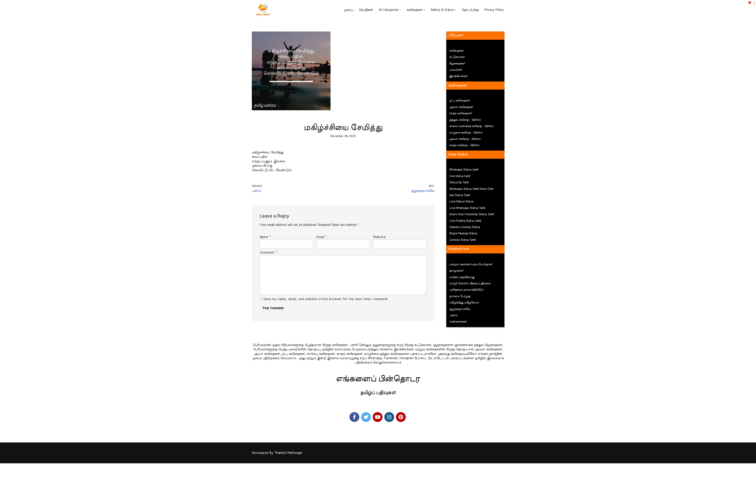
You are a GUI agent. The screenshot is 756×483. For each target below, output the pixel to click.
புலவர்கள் (455, 70)
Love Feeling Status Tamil (465, 221)
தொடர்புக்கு (470, 9)
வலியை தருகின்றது (461, 277)
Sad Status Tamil (459, 195)
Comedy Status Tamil (462, 240)
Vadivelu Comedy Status (464, 227)
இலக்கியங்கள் (458, 76)
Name (265, 237)
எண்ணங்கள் (458, 321)
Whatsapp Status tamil (463, 169)
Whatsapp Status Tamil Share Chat (471, 189)
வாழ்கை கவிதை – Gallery (466, 132)
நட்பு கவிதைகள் (459, 100)
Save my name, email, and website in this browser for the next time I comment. (326, 299)
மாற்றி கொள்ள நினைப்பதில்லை (470, 283)
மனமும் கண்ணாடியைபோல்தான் (470, 264)
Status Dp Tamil (459, 182)
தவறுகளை (456, 270)
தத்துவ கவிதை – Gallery (465, 120)
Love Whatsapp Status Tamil (467, 208)
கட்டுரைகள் (457, 57)
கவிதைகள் (456, 50)
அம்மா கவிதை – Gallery (465, 139)
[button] (400, 10)
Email (321, 237)
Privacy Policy (494, 9)
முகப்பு (348, 9)
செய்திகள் (366, 9)
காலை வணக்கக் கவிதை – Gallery (471, 126)
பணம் (453, 315)
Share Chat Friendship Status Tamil (471, 214)
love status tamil (459, 176)
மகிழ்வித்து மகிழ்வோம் (464, 302)
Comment (268, 252)
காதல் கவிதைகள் (460, 113)
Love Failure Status (461, 201)
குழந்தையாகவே (459, 309)
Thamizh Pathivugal (288, 452)
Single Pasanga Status (463, 233)
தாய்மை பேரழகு (459, 296)
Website (379, 237)
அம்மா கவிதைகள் (461, 107)
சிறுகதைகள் (457, 63)
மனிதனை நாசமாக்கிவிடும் (466, 289)
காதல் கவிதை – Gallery (464, 145)
